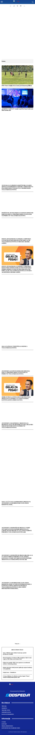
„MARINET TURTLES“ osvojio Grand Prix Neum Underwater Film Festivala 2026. (17, 109)
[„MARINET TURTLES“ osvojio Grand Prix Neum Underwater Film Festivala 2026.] (17, 98)
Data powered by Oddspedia (17, 691)
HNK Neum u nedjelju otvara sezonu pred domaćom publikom (17, 85)
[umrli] (24, 6)
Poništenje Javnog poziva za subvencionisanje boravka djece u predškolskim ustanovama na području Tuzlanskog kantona (17, 214)
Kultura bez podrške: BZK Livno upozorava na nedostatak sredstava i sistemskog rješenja (16, 663)
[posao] (10, 6)
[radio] (17, 6)
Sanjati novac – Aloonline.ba (9, 672)
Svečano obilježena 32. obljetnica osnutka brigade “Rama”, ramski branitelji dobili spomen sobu (16, 676)
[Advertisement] (17, 34)
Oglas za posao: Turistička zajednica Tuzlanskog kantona (14, 347)
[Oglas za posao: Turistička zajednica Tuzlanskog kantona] (17, 335)
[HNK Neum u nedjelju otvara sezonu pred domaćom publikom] (17, 74)
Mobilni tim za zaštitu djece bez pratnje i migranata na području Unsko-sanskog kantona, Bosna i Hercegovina (16, 398)
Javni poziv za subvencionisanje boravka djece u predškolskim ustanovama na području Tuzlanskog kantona (16, 372)
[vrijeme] (14, 6)
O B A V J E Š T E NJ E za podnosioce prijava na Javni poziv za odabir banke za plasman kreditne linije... (16, 503)
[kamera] (20, 6)
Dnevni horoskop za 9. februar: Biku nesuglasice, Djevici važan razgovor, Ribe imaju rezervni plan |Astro (17, 658)
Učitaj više (17, 643)
